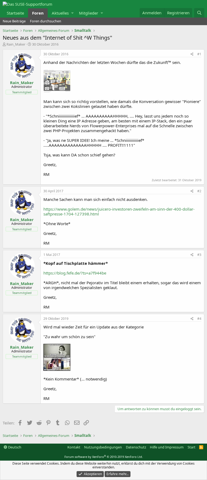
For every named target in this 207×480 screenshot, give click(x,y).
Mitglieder (88, 13)
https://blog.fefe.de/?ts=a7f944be (74, 273)
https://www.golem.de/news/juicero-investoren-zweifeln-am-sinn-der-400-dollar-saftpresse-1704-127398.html (119, 211)
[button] (72, 13)
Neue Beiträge (14, 21)
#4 (199, 318)
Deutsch (14, 447)
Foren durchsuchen (45, 21)
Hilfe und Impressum (167, 447)
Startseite (15, 13)
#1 (199, 54)
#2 (199, 191)
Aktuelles (60, 13)
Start (191, 447)
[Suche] (199, 13)
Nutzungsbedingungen (103, 447)
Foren (38, 13)
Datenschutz (136, 447)
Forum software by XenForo (103, 457)
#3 (199, 254)
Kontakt (73, 447)
